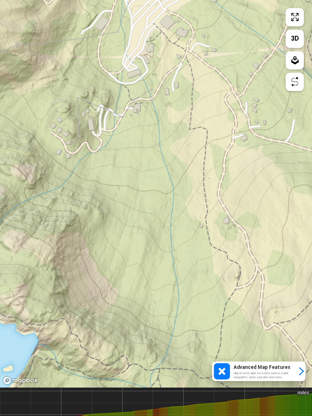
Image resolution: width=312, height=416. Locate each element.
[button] (259, 371)
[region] (156, 194)
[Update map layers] (295, 60)
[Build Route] (295, 82)
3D (295, 38)
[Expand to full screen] (295, 17)
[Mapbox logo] (20, 380)
